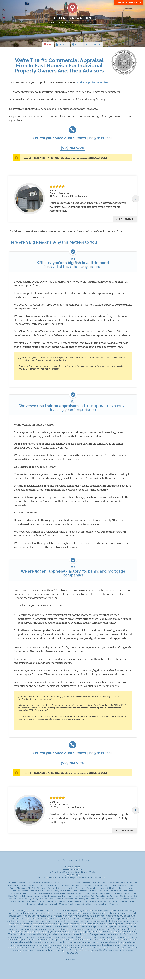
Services (63, 45)
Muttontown (125, 893)
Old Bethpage (112, 896)
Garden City (15, 888)
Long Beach (128, 891)
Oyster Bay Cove (36, 899)
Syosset (113, 901)
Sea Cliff (53, 901)
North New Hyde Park (84, 896)
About (78, 45)
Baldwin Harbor (45, 883)
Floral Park (97, 885)
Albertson (12, 883)
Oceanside (100, 896)
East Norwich (39, 885)
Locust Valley (115, 891)
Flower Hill (108, 885)
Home (49, 45)
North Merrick (68, 896)
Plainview (59, 899)
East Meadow (26, 885)
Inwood (131, 888)
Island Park (15, 891)
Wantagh (53, 904)
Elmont (76, 885)
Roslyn (119, 899)
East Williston (66, 885)
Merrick (97, 893)
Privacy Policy (73, 959)
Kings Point (34, 891)
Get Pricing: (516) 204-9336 (129, 3)
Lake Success (46, 891)
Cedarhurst (118, 883)
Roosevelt (110, 899)
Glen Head (52, 888)
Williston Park (91, 904)
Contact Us (94, 45)
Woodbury (102, 904)
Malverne (22, 893)
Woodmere (113, 904)
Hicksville (122, 888)
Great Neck (81, 888)
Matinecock (88, 893)
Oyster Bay (22, 899)
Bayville (57, 883)
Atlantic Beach (23, 883)
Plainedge (48, 899)
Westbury (63, 904)
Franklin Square (120, 885)
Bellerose (66, 883)
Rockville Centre (97, 899)
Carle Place (107, 883)
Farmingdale (86, 885)
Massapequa (59, 893)
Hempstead (102, 888)
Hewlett (112, 888)
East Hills (128, 883)
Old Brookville (126, 896)
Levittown (93, 891)
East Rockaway (52, 885)
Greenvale (91, 888)
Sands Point (44, 901)
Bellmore (76, 883)
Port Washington (81, 899)
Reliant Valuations (72, 18)
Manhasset (32, 893)
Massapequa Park (73, 893)
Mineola (115, 893)
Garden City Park (28, 888)
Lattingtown (59, 891)
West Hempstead (76, 904)
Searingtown (72, 901)
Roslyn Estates (129, 899)
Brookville (96, 883)
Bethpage (86, 883)
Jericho (25, 891)
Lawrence (83, 891)
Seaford (62, 901)
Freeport (132, 885)
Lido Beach (103, 891)
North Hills (38, 896)
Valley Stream (43, 904)
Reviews (86, 860)
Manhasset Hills (45, 893)
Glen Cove (41, 888)
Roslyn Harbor (17, 901)
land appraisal (37, 950)
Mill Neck (106, 893)
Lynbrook (13, 893)
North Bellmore (25, 896)
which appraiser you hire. (92, 82)
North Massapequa (52, 896)
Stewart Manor (102, 901)
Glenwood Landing (66, 888)
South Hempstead (87, 901)
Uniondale (123, 901)
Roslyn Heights (30, 901)
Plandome (68, 899)
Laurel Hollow (71, 891)
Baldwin (34, 883)
